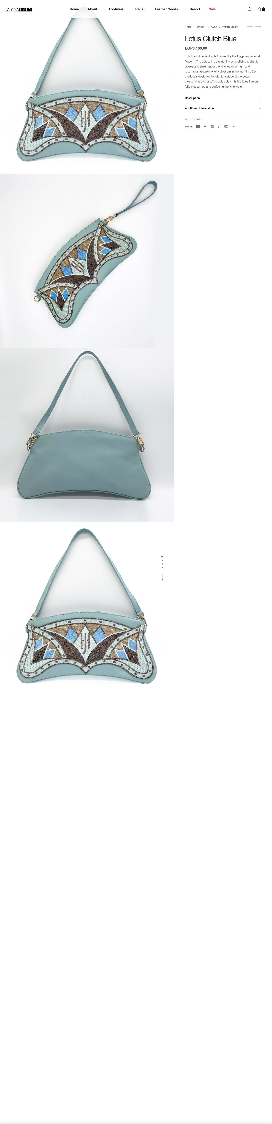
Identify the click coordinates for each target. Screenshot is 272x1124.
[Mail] (226, 126)
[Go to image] (162, 556)
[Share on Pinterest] (219, 126)
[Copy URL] (233, 126)
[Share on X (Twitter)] (198, 126)
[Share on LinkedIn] (212, 126)
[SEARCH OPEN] (250, 9)
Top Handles (230, 27)
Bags (214, 27)
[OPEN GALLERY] (87, 87)
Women (201, 27)
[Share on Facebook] (205, 126)
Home (188, 27)
